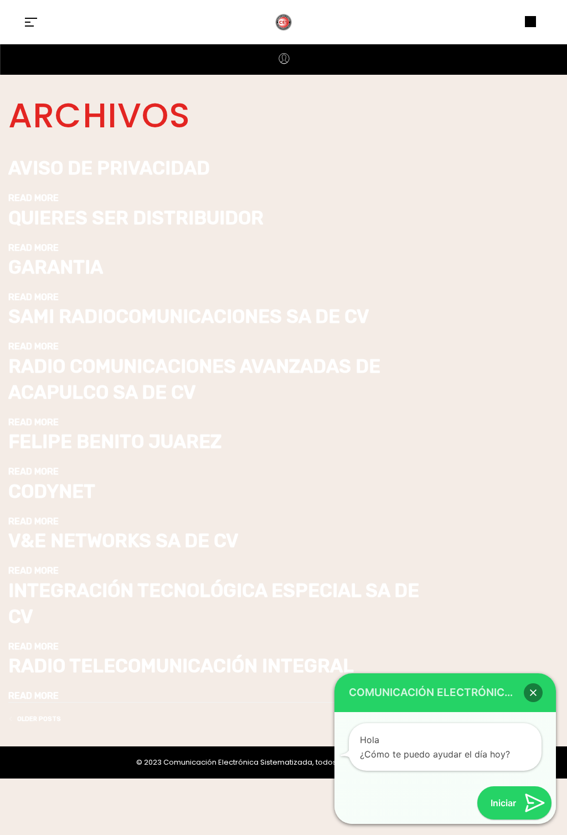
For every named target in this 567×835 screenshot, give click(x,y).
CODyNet (51, 491)
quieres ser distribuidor (136, 218)
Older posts (39, 719)
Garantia (55, 267)
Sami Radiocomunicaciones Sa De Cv (188, 316)
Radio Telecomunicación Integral (181, 666)
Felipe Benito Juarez (114, 441)
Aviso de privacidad (109, 168)
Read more (33, 198)
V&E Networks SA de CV (123, 540)
